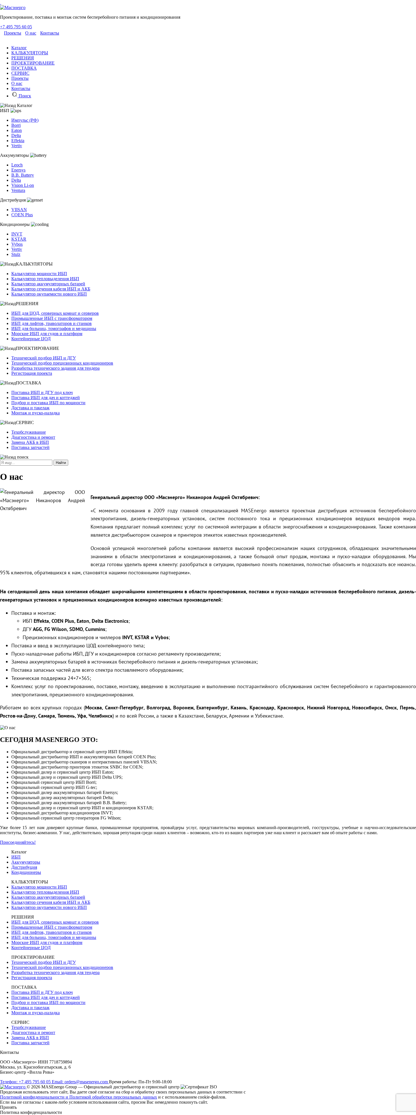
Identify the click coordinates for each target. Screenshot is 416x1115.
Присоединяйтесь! (18, 842)
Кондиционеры (26, 872)
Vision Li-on (22, 185)
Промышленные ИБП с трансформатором (51, 318)
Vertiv (16, 145)
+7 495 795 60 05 (16, 26)
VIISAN (19, 209)
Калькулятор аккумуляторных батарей (48, 283)
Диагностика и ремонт (33, 437)
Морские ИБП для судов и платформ (46, 333)
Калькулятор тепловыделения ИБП (45, 278)
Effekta (17, 140)
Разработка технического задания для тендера (55, 368)
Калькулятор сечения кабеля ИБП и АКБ (50, 288)
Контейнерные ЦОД (31, 338)
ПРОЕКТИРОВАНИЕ (33, 63)
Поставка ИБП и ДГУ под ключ (42, 392)
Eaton (16, 130)
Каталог (19, 47)
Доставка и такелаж (30, 407)
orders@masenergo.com (80, 1081)
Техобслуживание (28, 432)
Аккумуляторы (25, 862)
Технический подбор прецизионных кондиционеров (62, 363)
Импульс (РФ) (24, 120)
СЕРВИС (20, 73)
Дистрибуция (24, 867)
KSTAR (18, 239)
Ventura (18, 190)
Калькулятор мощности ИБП (39, 273)
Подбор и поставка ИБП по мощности (48, 402)
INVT (16, 234)
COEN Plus (22, 214)
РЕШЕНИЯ (22, 57)
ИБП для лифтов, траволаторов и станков (51, 323)
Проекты (12, 33)
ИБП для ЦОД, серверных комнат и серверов (55, 313)
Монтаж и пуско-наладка (35, 412)
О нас (30, 33)
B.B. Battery (22, 175)
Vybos (17, 244)
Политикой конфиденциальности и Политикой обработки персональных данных (78, 1097)
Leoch (17, 164)
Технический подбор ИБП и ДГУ (43, 358)
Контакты (49, 33)
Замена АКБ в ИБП (30, 442)
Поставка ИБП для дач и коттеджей (45, 397)
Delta (16, 135)
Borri (16, 125)
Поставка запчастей (30, 447)
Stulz (15, 254)
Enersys (18, 170)
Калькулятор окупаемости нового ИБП (49, 294)
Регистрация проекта (31, 373)
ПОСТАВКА (24, 68)
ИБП (16, 857)
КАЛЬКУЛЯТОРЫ (29, 52)
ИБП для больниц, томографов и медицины (53, 328)
